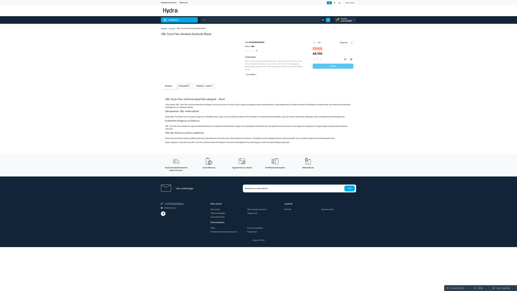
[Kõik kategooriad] (323, 20)
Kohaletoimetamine (169, 3)
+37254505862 (174, 203)
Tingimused (252, 232)
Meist (212, 228)
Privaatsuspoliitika (255, 228)
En (335, 3)
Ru (340, 3)
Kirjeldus (168, 86)
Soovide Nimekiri (217, 217)
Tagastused (252, 213)
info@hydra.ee (170, 208)
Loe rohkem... (251, 74)
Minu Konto (349, 3)
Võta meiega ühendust (256, 209)
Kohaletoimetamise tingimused (223, 232)
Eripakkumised (327, 209)
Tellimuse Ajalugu (217, 213)
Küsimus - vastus (205, 85)
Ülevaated (184, 85)
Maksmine (184, 3)
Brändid (288, 209)
